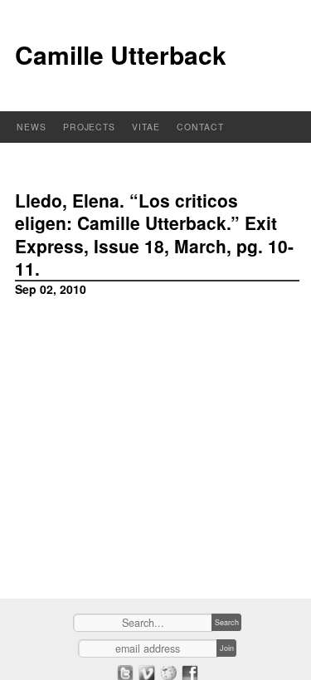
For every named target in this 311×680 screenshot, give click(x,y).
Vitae (146, 126)
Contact (200, 126)
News (31, 126)
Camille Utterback (120, 54)
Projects (89, 126)
